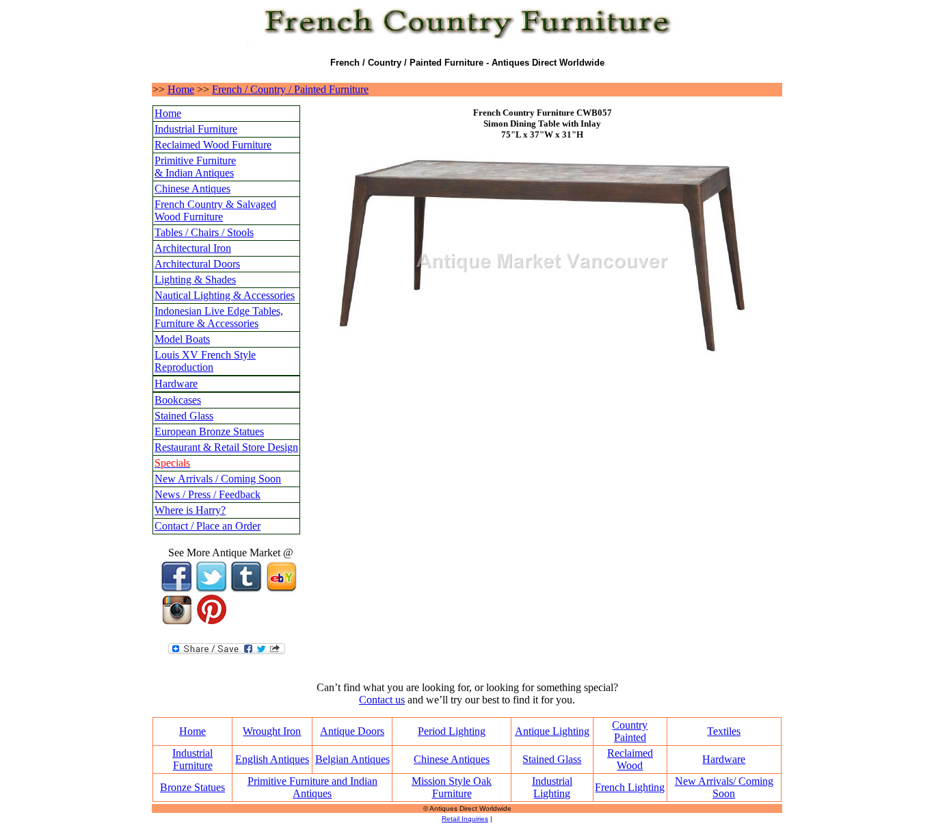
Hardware (176, 383)
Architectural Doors (197, 264)
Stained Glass (184, 416)
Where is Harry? (190, 510)
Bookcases (178, 400)
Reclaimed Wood (630, 759)
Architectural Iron (193, 248)
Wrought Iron (272, 731)
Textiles (723, 731)
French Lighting (630, 787)
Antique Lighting (552, 731)
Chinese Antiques (192, 188)
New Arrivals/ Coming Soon (724, 787)
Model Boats (182, 339)
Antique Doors (352, 731)
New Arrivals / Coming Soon (218, 478)
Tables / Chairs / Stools (204, 232)
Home (181, 89)
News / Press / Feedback (208, 494)
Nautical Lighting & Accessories (225, 295)
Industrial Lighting (552, 787)
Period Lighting (451, 731)
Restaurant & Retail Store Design (226, 447)
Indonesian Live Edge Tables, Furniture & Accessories (219, 317)
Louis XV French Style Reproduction (205, 361)
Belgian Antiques (352, 759)
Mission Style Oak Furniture (452, 787)
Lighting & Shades (195, 279)
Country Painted (630, 731)
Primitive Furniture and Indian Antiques (312, 787)
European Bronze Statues (209, 431)
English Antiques (272, 759)
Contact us (382, 699)
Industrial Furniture (196, 129)
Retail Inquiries (465, 818)
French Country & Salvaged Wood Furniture (215, 210)
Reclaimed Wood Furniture (213, 145)
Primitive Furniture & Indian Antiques (195, 167)
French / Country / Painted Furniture (290, 89)
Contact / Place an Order (208, 526)
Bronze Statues (192, 787)
